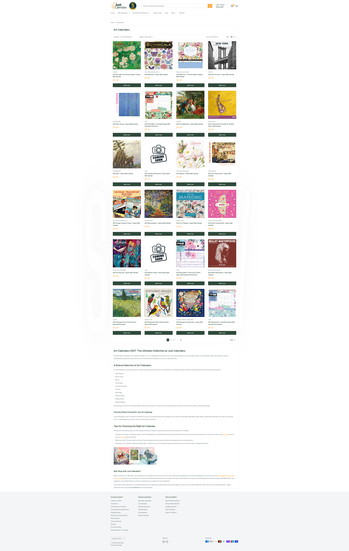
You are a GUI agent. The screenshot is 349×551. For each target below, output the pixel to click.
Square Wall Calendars (172, 500)
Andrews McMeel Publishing (184, 319)
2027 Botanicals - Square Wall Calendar (156, 74)
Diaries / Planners (171, 512)
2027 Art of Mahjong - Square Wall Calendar (189, 223)
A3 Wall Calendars (171, 506)
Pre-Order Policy (116, 527)
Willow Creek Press (214, 270)
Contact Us (114, 503)
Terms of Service (116, 521)
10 (180, 340)
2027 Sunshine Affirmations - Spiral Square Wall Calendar (157, 174)
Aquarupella (212, 121)
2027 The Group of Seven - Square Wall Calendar (219, 174)
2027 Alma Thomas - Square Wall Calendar (125, 124)
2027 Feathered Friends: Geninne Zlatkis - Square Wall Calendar (157, 323)
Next (231, 340)
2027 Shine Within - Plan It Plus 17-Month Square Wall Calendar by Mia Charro (188, 273)
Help (172, 13)
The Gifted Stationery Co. (152, 72)
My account (219, 7)
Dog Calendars (142, 509)
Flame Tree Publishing (214, 220)
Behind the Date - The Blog (119, 530)
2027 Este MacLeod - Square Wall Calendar (125, 272)
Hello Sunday (118, 478)
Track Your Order (116, 500)
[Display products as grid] (231, 37)
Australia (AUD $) (116, 538)
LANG (146, 121)
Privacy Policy (115, 518)
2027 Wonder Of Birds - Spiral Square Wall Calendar (157, 273)
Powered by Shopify (116, 545)
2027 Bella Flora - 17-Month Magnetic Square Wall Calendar (189, 75)
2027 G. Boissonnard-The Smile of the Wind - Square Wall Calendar (221, 125)
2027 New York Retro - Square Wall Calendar (221, 74)
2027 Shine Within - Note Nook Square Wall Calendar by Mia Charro (157, 125)
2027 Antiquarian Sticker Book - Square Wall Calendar (189, 323)
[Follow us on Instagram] (167, 541)
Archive (113, 524)
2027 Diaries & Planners (140, 13)
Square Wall (225, 434)
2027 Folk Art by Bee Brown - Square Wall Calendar (220, 224)
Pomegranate (117, 121)
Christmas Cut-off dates (118, 506)
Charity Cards (157, 13)
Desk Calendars (170, 509)
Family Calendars (143, 515)
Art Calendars (120, 22)
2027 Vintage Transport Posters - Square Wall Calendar (126, 224)
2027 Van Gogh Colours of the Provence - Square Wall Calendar (125, 323)
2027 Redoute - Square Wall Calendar (187, 173)
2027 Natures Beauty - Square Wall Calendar (158, 223)
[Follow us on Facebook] (163, 541)
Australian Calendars (144, 500)
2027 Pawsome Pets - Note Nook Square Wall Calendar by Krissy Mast (221, 323)
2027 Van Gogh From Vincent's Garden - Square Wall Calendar (126, 75)
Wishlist (182, 13)
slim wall (123, 437)
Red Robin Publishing (182, 171)
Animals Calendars (144, 506)
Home (113, 13)
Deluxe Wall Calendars (172, 503)
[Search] (210, 6)
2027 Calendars (123, 13)
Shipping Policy (116, 512)
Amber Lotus (180, 220)
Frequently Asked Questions (120, 509)
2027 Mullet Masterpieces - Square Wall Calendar (220, 273)
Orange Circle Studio (182, 72)
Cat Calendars (142, 512)
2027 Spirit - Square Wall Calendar (123, 173)
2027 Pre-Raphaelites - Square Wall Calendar (189, 124)
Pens (166, 13)
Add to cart (127, 85)
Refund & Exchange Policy (119, 515)
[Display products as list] (234, 37)
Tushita (115, 72)
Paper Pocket (149, 220)
